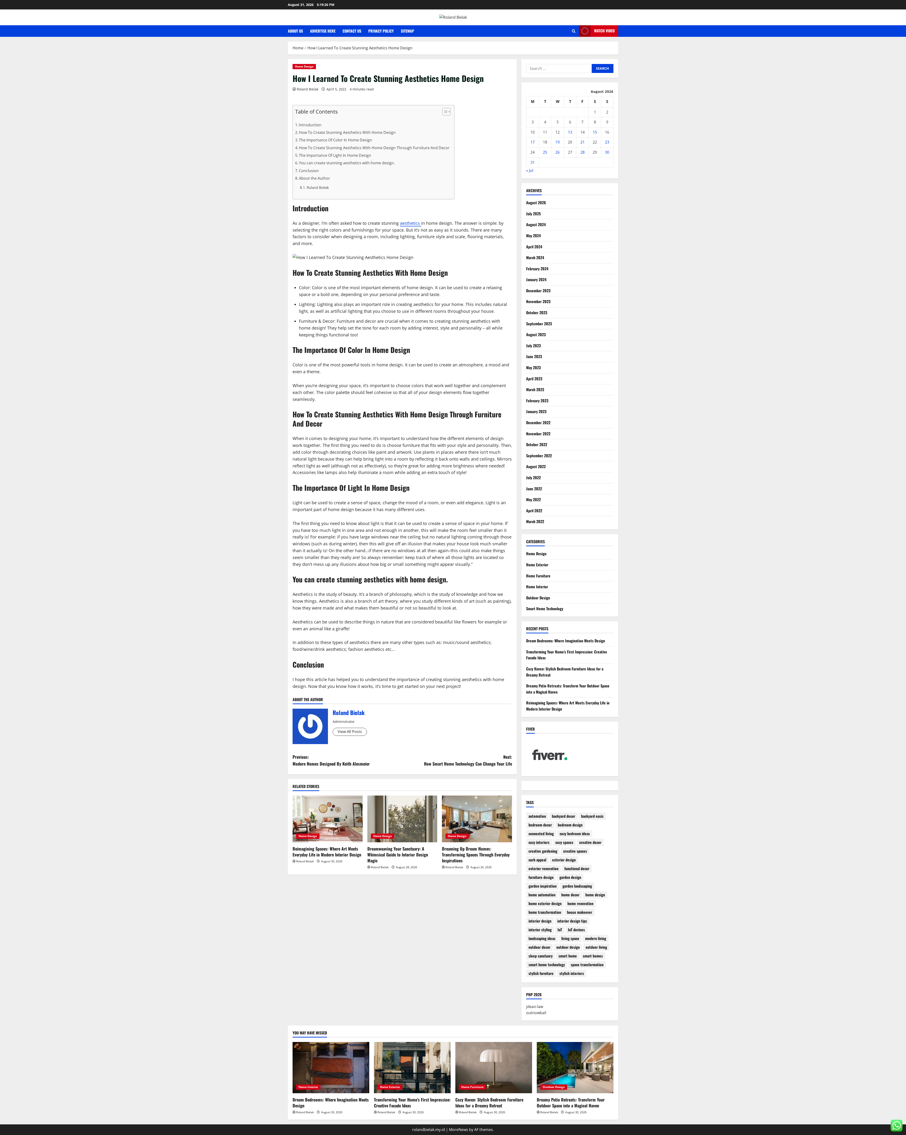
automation (537, 816)
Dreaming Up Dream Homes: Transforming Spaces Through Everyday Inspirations (476, 855)
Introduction (310, 124)
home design (595, 895)
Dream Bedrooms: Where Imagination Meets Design (565, 641)
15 (595, 132)
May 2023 (533, 368)
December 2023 (538, 290)
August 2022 (536, 467)
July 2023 (533, 345)
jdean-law (534, 1006)
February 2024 (537, 268)
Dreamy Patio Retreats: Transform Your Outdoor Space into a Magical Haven (571, 1103)
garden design (570, 877)
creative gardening (542, 851)
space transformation (587, 965)
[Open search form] (573, 31)
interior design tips (572, 921)
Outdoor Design (538, 598)
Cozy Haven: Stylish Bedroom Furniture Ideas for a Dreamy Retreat (489, 1103)
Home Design (304, 66)
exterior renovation (543, 869)
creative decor (590, 842)
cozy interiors (538, 842)
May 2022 (533, 500)
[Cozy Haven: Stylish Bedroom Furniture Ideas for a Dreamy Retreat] (493, 1067)
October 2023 (536, 313)
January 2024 (536, 280)
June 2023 (534, 357)
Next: (468, 760)
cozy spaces (564, 842)
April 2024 (534, 247)
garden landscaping (577, 886)
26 (557, 152)
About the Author (314, 178)
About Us (295, 31)
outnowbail (536, 1012)
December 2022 (538, 423)
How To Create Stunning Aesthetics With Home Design (347, 132)
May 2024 (533, 235)
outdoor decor (539, 947)
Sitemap (407, 31)
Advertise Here (323, 31)
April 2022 (534, 510)
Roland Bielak (307, 89)
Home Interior (537, 587)
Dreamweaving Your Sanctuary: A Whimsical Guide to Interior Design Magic (397, 855)
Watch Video (604, 31)
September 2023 (539, 323)
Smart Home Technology (544, 609)
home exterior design (545, 903)
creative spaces (575, 851)
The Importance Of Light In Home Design (335, 155)
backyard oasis (592, 816)
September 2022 (539, 455)
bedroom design (570, 825)
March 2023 (535, 390)
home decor (570, 895)
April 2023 (534, 378)
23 (607, 142)
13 (570, 132)
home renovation (580, 903)
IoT (560, 930)
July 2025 (533, 213)
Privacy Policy (381, 31)
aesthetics (410, 223)
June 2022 (534, 488)
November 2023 (538, 302)
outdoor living (596, 947)
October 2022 (536, 445)
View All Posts (350, 731)
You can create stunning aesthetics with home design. (347, 162)
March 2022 (535, 522)
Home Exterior (537, 565)
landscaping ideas (541, 938)
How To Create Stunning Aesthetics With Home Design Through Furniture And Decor (374, 147)
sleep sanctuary (540, 956)
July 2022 (533, 477)
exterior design (564, 860)
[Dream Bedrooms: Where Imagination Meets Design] (331, 1067)
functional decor (576, 869)
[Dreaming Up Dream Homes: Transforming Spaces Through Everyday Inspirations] (477, 819)
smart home (567, 956)
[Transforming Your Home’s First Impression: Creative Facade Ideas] (412, 1067)
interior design (539, 921)
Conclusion (309, 170)
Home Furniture (538, 576)
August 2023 (536, 335)
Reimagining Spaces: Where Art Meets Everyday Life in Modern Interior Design (327, 852)
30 (607, 152)
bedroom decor (540, 825)
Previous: (331, 760)
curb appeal (537, 860)
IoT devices (576, 930)
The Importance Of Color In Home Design (335, 140)
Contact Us (352, 31)
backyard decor (563, 816)
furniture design (541, 877)
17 (532, 142)
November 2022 (538, 433)
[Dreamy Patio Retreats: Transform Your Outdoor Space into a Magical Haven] (575, 1067)
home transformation (544, 912)
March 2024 (535, 258)
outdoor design (568, 947)
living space (570, 938)
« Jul (529, 170)
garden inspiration (542, 886)
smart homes (593, 956)
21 (582, 142)
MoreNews (458, 1129)
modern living (595, 938)
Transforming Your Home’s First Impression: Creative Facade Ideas (412, 1103)
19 (557, 142)
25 (545, 152)
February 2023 (537, 400)
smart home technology (546, 965)
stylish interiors (571, 973)
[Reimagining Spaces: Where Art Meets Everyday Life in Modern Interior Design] (328, 819)
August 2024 (536, 225)
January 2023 (536, 412)
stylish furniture (541, 973)
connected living (541, 834)
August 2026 (536, 203)
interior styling (540, 930)
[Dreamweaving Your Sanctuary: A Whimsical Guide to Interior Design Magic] (402, 819)
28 (582, 152)
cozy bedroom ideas (575, 834)
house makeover (579, 912)
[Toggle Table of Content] (444, 112)
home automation (541, 895)
